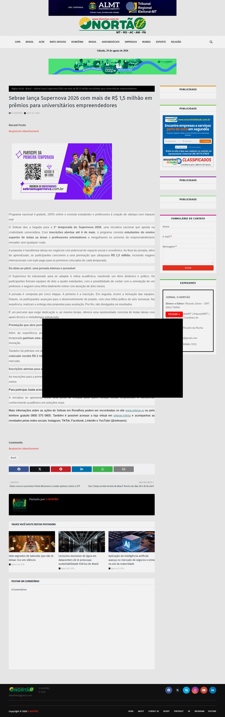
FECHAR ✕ (174, 314)
